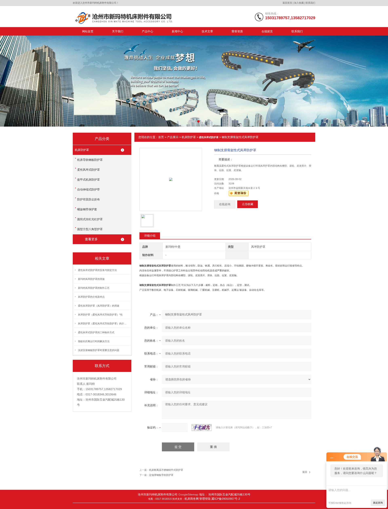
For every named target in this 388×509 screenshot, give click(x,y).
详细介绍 (149, 235)
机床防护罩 (82, 149)
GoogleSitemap (188, 494)
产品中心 (147, 31)
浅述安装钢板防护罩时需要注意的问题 (98, 350)
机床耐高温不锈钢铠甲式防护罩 (166, 470)
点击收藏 (247, 204)
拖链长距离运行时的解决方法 (94, 341)
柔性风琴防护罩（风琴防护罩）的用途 (98, 305)
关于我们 (117, 31)
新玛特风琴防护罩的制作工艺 (94, 288)
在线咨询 (224, 204)
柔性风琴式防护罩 (88, 169)
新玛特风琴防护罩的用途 (91, 279)
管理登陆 (205, 498)
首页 (161, 137)
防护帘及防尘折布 (88, 199)
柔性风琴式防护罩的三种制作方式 (96, 332)
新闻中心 (177, 31)
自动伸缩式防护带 (88, 189)
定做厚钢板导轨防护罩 (161, 475)
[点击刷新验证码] (202, 427)
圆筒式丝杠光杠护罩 (90, 219)
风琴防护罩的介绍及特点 (91, 296)
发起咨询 (378, 502)
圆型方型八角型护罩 (90, 229)
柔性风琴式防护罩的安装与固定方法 (97, 270)
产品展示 (172, 137)
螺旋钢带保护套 (87, 209)
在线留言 (267, 31)
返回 (304, 472)
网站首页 (87, 31)
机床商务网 (192, 498)
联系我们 (310, 2)
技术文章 (207, 31)
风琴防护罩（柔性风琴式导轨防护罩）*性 (100, 314)
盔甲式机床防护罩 (88, 179)
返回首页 (287, 2)
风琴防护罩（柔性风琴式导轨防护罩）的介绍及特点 (103, 323)
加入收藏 (299, 2)
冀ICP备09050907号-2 (225, 498)
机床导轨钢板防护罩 (90, 159)
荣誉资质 (237, 31)
